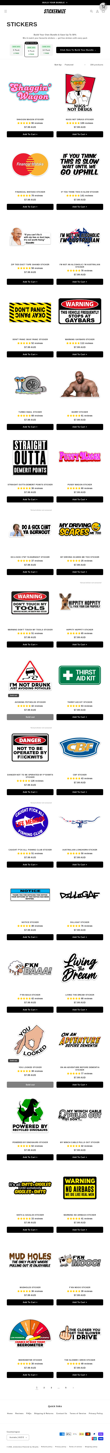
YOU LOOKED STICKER (30, 1067)
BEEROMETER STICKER (30, 1360)
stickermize (17, 1447)
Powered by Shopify (30, 1447)
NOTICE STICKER (30, 922)
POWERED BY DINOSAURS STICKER (30, 1142)
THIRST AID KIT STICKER (79, 702)
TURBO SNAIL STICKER (30, 412)
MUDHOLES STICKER (30, 1287)
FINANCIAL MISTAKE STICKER (30, 192)
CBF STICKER (80, 775)
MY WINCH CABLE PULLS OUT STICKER (80, 1142)
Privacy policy (60, 1446)
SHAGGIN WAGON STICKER (30, 119)
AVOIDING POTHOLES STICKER (30, 702)
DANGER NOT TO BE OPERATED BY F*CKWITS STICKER (30, 776)
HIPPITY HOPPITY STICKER (79, 630)
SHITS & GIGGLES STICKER (30, 1215)
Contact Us (61, 1413)
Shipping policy (91, 1446)
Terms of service (75, 1446)
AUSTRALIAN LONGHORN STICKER (79, 850)
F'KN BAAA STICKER (30, 995)
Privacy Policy (96, 1413)
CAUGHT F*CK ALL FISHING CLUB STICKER (30, 850)
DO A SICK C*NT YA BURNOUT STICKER (30, 557)
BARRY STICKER (80, 412)
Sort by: (58, 65)
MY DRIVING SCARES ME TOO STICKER (79, 557)
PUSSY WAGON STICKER (80, 485)
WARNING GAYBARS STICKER (79, 339)
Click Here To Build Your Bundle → (78, 50)
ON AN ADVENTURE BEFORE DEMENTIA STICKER (79, 1068)
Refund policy (46, 1446)
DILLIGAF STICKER (79, 922)
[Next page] (73, 1388)
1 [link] (37, 1387)
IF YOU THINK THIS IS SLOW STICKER (80, 192)
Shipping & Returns (44, 1413)
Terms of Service (78, 1413)
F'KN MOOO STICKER (79, 1287)
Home (10, 1413)
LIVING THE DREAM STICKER (79, 995)
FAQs (28, 1413)
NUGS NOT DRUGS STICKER (80, 119)
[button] (6, 11)
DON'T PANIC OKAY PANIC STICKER (30, 339)
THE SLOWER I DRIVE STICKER (79, 1360)
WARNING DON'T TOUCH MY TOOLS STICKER (30, 630)
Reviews (19, 1413)
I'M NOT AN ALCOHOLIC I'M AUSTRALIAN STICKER (79, 265)
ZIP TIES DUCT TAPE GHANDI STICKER (30, 264)
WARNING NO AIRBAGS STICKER (80, 1215)
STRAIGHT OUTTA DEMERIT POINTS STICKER (30, 485)
